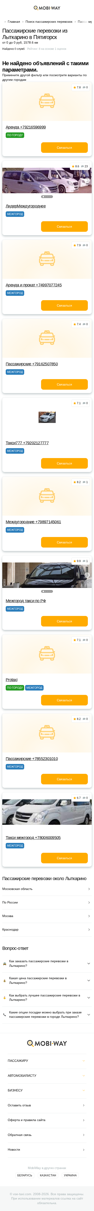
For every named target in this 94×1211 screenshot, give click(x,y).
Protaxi (11, 679)
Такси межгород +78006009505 (33, 837)
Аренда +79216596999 (26, 127)
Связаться (64, 147)
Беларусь (24, 1175)
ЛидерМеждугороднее (26, 206)
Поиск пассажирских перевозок (49, 21)
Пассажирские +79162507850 (32, 364)
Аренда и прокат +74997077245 (34, 285)
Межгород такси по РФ (26, 601)
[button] (43, 196)
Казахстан (48, 1175)
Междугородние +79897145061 (33, 522)
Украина (70, 1175)
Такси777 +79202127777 (27, 443)
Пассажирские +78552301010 (32, 758)
